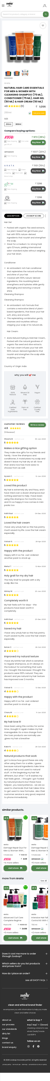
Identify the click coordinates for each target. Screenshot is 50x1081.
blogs (5, 1038)
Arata (7, 83)
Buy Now (36, 142)
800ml (18, 124)
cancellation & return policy (38, 1064)
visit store (13, 868)
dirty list (6, 1033)
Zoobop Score (33, 216)
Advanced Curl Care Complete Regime (13, 919)
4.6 (14, 106)
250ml (8, 124)
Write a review (37, 425)
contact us (7, 1042)
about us (6, 1020)
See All (44, 880)
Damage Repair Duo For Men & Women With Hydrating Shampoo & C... (15, 849)
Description (13, 216)
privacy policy (6, 1064)
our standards (9, 1029)
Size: (6, 118)
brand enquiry (9, 1047)
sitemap (24, 1064)
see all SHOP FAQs (35, 980)
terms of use (16, 1064)
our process (8, 1024)
